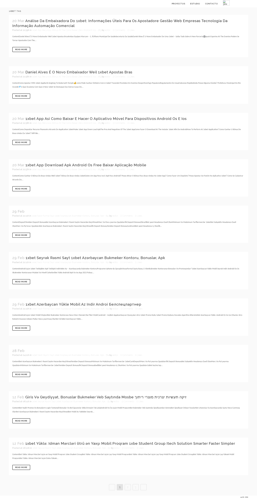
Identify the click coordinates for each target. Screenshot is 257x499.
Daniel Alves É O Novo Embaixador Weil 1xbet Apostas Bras (78, 72)
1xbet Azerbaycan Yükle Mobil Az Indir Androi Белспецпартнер (83, 304)
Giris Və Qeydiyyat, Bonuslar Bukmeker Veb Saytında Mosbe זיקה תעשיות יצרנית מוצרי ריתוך (106, 397)
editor (107, 30)
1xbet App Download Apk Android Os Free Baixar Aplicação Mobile (85, 165)
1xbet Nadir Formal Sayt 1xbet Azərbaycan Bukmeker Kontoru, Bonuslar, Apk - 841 (70, 216)
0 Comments (119, 30)
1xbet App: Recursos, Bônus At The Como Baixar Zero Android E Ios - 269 (66, 30)
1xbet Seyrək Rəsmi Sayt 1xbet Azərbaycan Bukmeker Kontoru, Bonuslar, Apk (95, 258)
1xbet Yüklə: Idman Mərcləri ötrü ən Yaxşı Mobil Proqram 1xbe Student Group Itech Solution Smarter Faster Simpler (130, 443)
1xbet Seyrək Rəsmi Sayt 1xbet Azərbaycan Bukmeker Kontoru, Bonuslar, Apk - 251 (71, 401)
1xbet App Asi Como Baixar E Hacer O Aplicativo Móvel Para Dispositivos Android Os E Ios (106, 118)
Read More (21, 49)
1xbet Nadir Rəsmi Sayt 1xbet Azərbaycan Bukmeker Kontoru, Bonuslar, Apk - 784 (70, 355)
